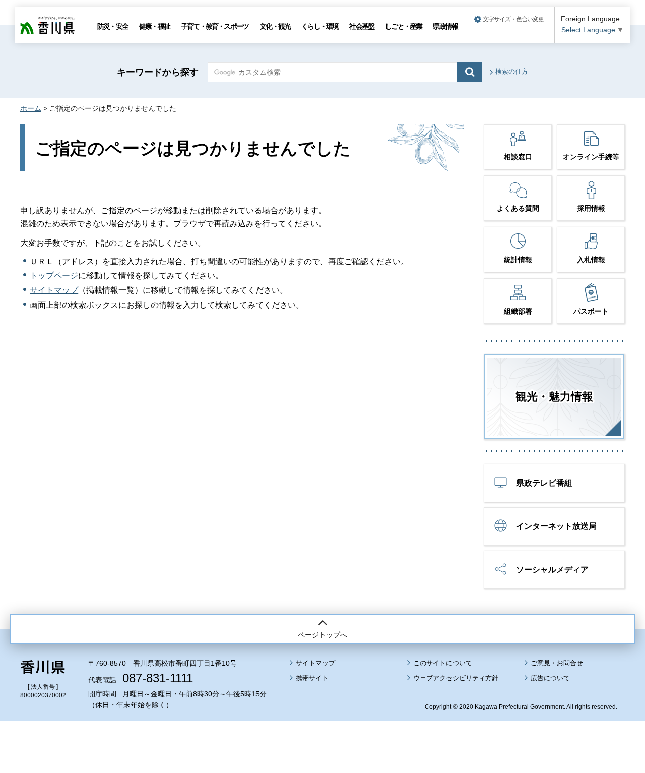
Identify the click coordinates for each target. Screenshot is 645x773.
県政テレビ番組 (544, 483)
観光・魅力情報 (554, 396)
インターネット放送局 (556, 526)
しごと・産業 (403, 26)
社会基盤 (361, 26)
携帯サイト (312, 678)
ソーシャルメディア (552, 569)
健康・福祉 (154, 26)
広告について (550, 678)
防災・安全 (112, 26)
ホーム (30, 108)
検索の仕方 (511, 71)
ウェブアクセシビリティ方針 (455, 678)
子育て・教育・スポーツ (214, 26)
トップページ (54, 275)
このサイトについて (442, 663)
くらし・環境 (319, 26)
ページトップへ (322, 635)
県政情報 (445, 26)
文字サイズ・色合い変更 (513, 19)
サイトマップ (54, 290)
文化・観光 (275, 26)
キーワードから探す (158, 72)
